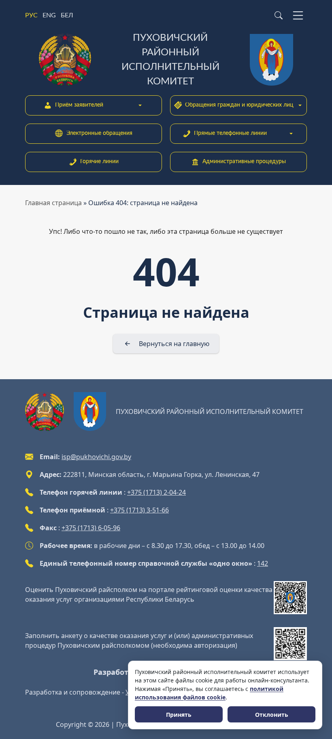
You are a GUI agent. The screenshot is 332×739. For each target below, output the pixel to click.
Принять (179, 714)
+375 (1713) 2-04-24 (156, 492)
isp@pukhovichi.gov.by (96, 456)
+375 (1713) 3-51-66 (139, 510)
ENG (49, 15)
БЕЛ (67, 15)
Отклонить (271, 714)
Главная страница (53, 202)
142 (262, 563)
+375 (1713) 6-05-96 (91, 527)
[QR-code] (290, 597)
